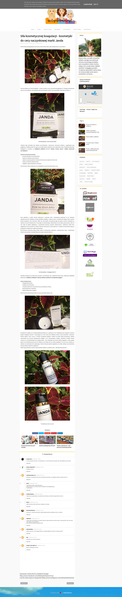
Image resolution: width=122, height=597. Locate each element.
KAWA (81, 170)
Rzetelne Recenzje (30, 510)
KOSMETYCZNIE (39, 43)
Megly (27, 483)
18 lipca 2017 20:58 (38, 494)
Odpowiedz (28, 463)
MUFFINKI (90, 173)
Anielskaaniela (29, 529)
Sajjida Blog (29, 459)
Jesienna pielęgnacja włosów (47, 445)
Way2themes (67, 592)
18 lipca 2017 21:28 (34, 502)
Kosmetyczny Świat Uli (31, 545)
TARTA (94, 179)
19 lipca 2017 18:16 (32, 537)
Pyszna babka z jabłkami (92, 136)
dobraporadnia (30, 494)
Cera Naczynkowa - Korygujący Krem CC (47, 272)
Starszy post (70, 583)
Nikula (27, 502)
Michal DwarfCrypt (30, 467)
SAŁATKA (82, 179)
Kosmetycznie (48, 29)
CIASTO (88, 161)
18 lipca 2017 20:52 (33, 483)
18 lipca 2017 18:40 (36, 459)
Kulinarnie (57, 29)
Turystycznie (77, 29)
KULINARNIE (82, 173)
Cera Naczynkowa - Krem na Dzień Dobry (47, 141)
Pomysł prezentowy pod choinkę (28, 446)
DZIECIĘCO (82, 167)
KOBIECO (87, 170)
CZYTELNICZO (95, 161)
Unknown (28, 518)
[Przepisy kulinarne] (90, 276)
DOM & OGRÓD (89, 164)
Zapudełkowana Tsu (31, 475)
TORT (81, 181)
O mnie (39, 29)
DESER (81, 164)
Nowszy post (24, 583)
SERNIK (88, 179)
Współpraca (87, 29)
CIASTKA (81, 161)
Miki (27, 537)
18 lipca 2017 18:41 (40, 467)
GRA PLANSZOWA (91, 167)
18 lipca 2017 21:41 (39, 510)
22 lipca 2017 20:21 (41, 545)
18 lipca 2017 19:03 (40, 475)
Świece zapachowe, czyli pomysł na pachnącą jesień (64, 446)
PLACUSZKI (82, 176)
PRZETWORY (90, 176)
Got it (96, 4)
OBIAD (96, 173)
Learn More (88, 4)
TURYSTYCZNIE (88, 181)
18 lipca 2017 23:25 (35, 518)
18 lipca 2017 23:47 (37, 529)
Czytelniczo (66, 29)
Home (32, 29)
